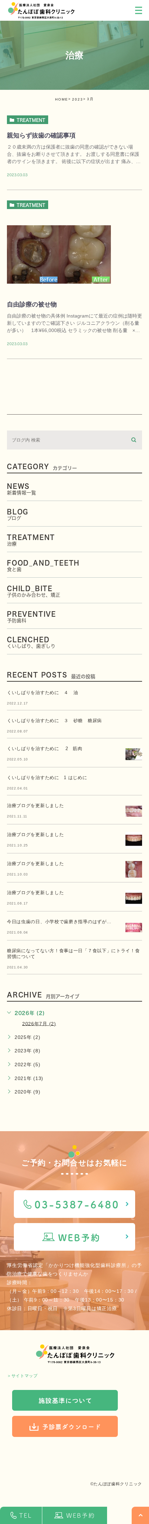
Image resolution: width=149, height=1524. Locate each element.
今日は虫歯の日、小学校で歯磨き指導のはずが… (59, 921)
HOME (61, 99)
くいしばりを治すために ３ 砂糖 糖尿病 (54, 720)
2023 (77, 99)
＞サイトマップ (22, 1375)
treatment (31, 120)
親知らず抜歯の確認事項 (41, 135)
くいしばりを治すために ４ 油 (42, 692)
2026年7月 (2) (39, 1023)
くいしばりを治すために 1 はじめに (47, 777)
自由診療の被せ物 (32, 304)
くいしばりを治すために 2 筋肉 (44, 748)
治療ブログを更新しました (35, 805)
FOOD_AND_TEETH (43, 566)
